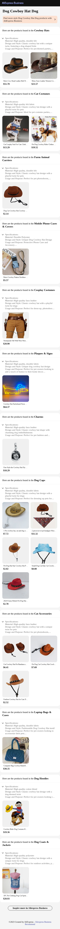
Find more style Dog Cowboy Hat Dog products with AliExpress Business (27, 19)
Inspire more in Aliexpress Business (30, 908)
